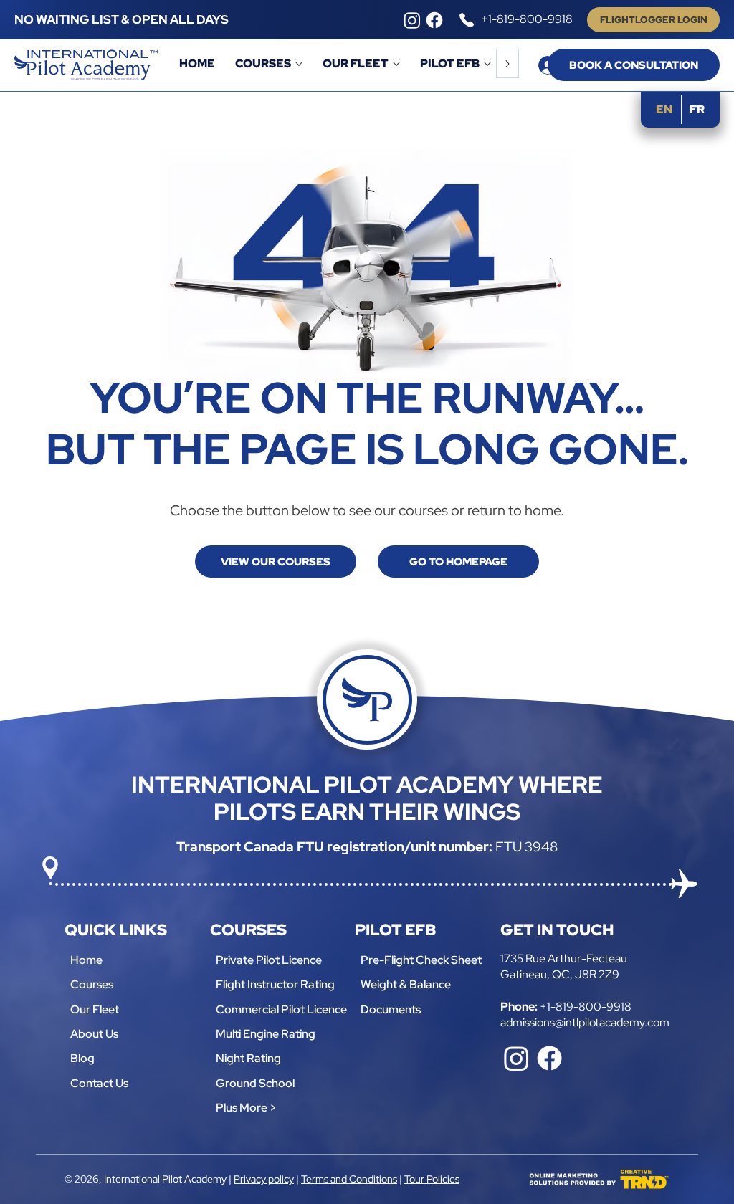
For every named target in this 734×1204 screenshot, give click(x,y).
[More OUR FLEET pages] (396, 63)
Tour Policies (431, 1178)
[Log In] (533, 65)
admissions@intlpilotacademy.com (584, 1022)
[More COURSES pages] (298, 63)
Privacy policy (264, 1178)
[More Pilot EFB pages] (487, 63)
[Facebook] (434, 20)
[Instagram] (412, 20)
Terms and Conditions (349, 1178)
